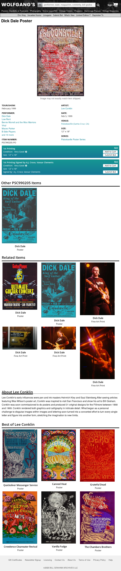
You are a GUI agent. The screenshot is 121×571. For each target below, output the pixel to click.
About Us (72, 560)
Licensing (48, 560)
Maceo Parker (8, 128)
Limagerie (47, 15)
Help (111, 560)
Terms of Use (84, 560)
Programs (78, 11)
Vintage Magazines (110, 11)
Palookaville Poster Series (73, 139)
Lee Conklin (66, 108)
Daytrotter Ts (97, 15)
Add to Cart (110, 151)
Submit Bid (58, 15)
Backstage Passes (92, 11)
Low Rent (6, 119)
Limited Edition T (83, 15)
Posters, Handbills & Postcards (14, 11)
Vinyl (4, 125)
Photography (35, 11)
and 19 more (8, 134)
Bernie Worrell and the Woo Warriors (19, 122)
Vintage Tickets (66, 11)
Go (98, 5)
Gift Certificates (15, 560)
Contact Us (60, 560)
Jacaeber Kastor (34, 15)
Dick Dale (6, 116)
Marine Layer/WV (50, 11)
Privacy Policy (99, 560)
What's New (69, 15)
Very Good (19, 151)
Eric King (22, 15)
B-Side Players (8, 131)
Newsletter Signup (33, 560)
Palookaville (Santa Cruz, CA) (75, 123)
